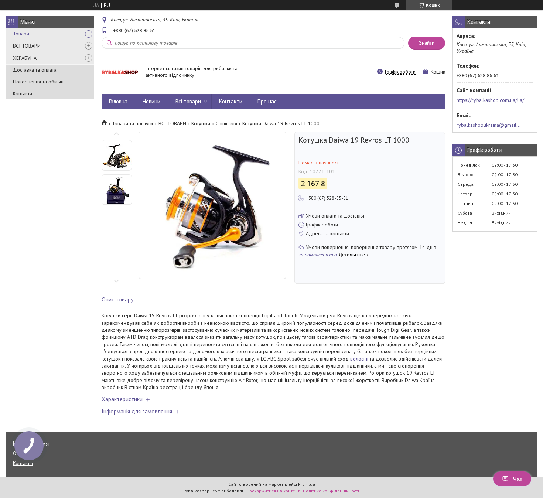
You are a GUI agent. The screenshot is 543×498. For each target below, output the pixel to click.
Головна (118, 101)
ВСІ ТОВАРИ (27, 45)
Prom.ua (306, 484)
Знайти (426, 43)
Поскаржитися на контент (273, 491)
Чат (517, 479)
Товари (21, 33)
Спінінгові (226, 123)
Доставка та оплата (35, 69)
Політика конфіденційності (331, 491)
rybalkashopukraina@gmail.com (489, 125)
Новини (151, 101)
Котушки (200, 123)
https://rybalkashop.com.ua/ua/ (490, 100)
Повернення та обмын (38, 81)
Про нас (267, 101)
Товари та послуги (132, 123)
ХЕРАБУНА (25, 58)
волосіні (359, 358)
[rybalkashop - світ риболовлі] (120, 72)
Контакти (22, 93)
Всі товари (188, 101)
